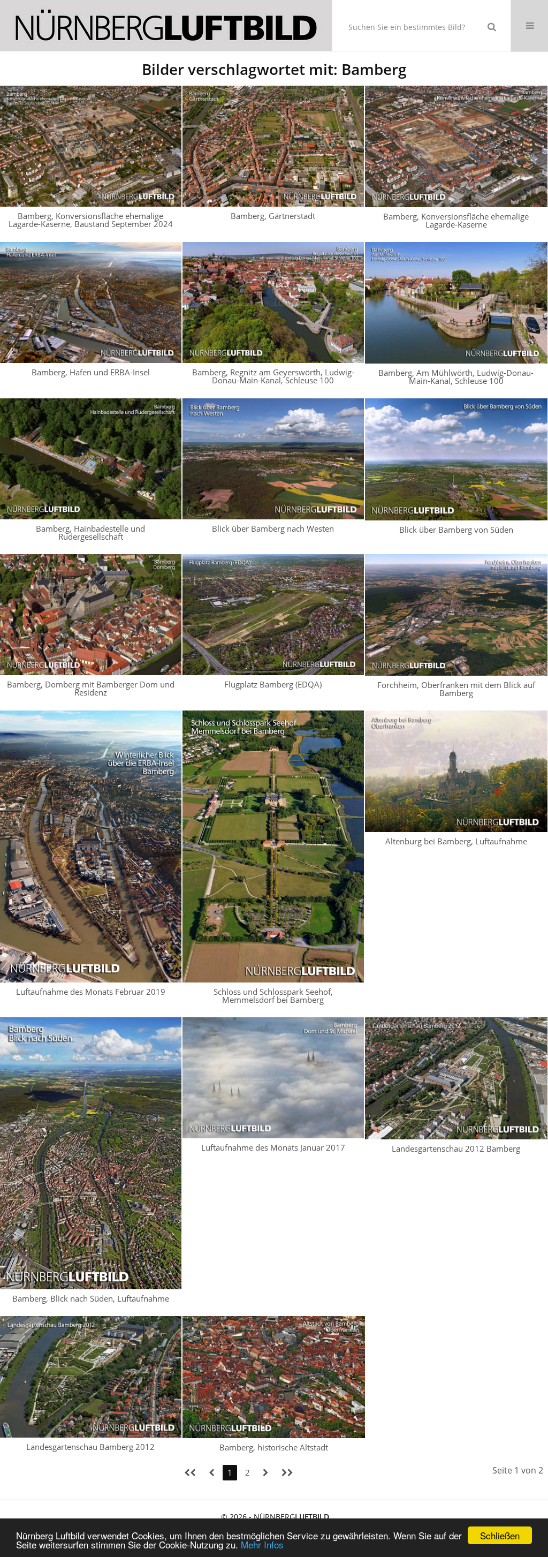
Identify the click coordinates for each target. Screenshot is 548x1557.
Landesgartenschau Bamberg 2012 (90, 1446)
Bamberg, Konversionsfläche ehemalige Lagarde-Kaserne (456, 220)
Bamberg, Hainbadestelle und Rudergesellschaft (90, 532)
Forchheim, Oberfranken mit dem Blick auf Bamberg (456, 688)
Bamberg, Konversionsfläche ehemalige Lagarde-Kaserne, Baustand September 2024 (91, 219)
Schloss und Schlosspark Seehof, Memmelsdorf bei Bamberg (273, 995)
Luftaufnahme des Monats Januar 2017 (273, 1147)
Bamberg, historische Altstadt (273, 1447)
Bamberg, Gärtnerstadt (273, 215)
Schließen (500, 1535)
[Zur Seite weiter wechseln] (265, 1472)
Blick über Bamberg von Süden (456, 529)
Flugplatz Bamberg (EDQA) (273, 684)
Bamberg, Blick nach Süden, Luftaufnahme (90, 1298)
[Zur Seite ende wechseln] (287, 1472)
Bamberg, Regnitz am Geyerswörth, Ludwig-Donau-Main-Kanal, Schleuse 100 (273, 376)
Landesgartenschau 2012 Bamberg (456, 1148)
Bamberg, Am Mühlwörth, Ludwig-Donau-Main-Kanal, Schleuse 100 (456, 376)
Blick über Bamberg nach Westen (273, 528)
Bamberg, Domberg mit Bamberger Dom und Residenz (90, 688)
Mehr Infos (262, 1544)
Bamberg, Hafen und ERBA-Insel (91, 372)
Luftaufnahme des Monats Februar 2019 (90, 991)
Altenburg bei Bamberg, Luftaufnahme (456, 841)
